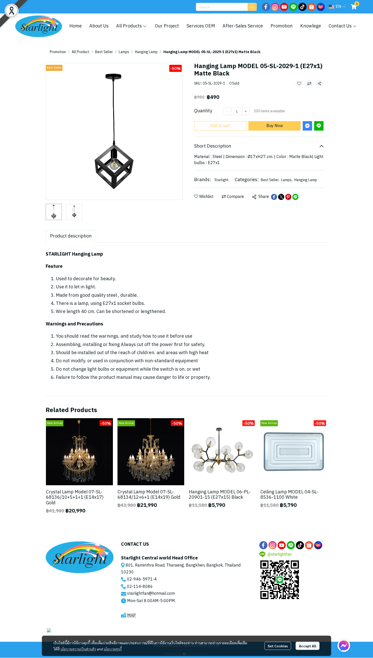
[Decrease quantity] (227, 111)
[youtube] (284, 7)
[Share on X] (281, 197)
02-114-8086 (140, 586)
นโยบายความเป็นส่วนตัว (78, 649)
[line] (293, 7)
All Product (80, 52)
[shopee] (312, 7)
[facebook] (266, 7)
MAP (131, 615)
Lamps (124, 52)
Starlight (221, 180)
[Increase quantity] (245, 111)
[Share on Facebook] (274, 197)
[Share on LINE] (295, 197)
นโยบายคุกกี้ (113, 649)
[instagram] (275, 7)
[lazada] (321, 7)
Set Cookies (278, 646)
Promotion (58, 52)
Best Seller (104, 52)
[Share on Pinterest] (288, 197)
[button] (226, 7)
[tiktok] (302, 7)
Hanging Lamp (146, 52)
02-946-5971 (140, 579)
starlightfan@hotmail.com (151, 593)
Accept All (307, 646)
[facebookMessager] (344, 645)
